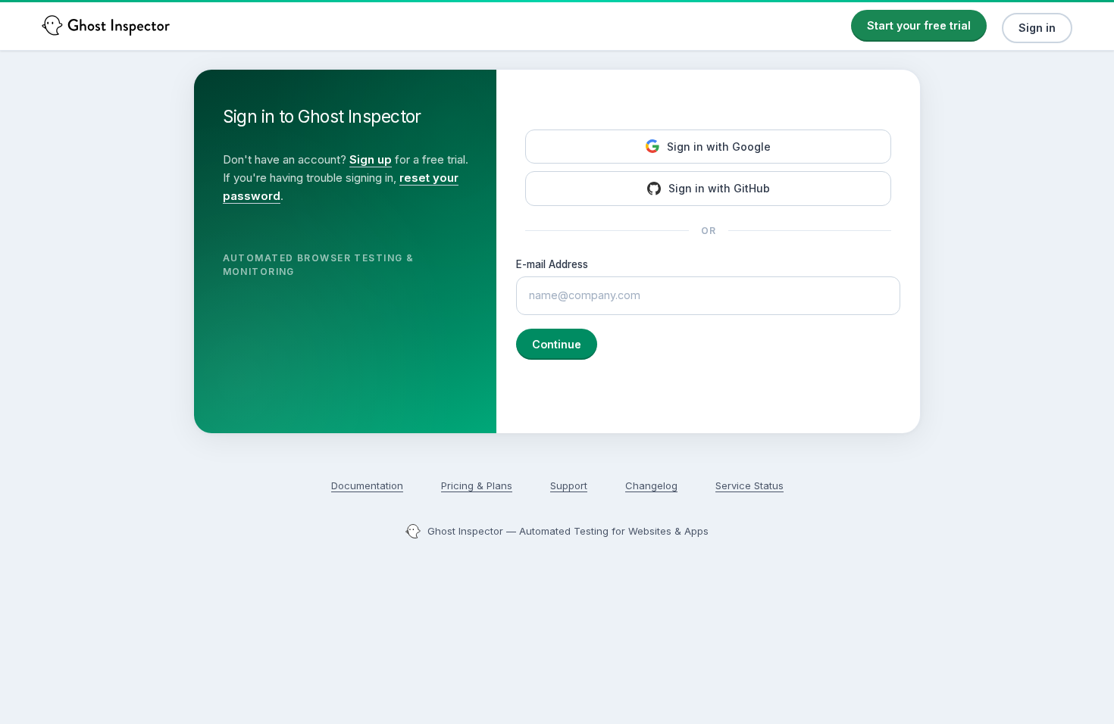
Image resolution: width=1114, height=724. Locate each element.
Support (568, 485)
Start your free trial (919, 25)
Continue (556, 344)
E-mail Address (552, 264)
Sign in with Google (719, 146)
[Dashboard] (106, 25)
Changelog (651, 485)
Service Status (749, 485)
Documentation (367, 485)
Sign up (370, 159)
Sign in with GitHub (719, 188)
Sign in (1037, 27)
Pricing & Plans (476, 485)
